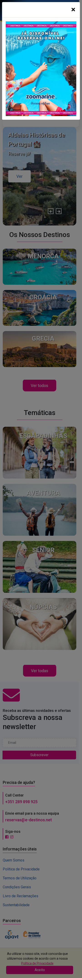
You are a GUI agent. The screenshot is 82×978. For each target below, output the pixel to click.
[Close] (73, 10)
